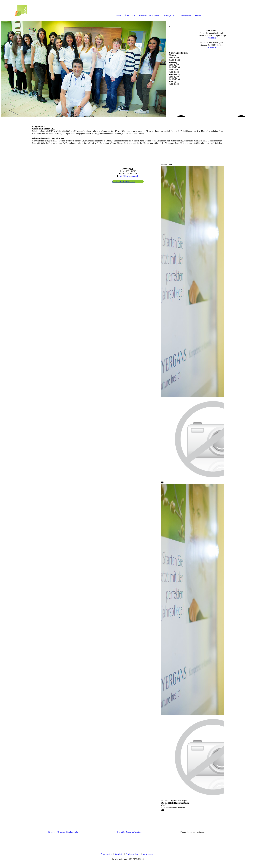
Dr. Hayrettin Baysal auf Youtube (128, 832)
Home (118, 15)
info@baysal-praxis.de (129, 176)
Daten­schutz (133, 854)
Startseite (106, 854)
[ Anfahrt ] (211, 38)
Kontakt (198, 15)
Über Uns (129, 15)
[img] (30, 10)
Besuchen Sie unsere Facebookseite (63, 832)
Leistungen (167, 15)
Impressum (149, 854)
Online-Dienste (184, 15)
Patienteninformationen (149, 15)
